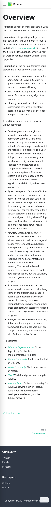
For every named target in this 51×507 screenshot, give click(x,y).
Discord (6, 466)
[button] (4, 4)
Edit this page (13, 413)
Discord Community (17, 359)
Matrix (5, 487)
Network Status (15, 383)
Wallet (11, 375)
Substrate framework (23, 48)
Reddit (5, 462)
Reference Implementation (21, 347)
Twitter (6, 457)
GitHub (6, 483)
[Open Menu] (44, 499)
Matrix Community (17, 367)
